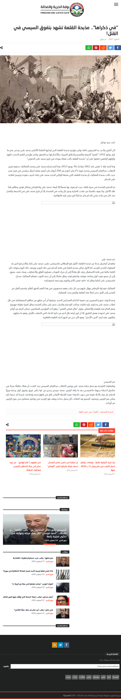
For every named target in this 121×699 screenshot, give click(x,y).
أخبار (109, 677)
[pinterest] (96, 47)
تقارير (102, 39)
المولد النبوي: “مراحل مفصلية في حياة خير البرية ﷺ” (32, 584)
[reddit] (103, 47)
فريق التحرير (62, 540)
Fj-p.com (66, 695)
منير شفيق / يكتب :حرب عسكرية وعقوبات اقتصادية (33, 558)
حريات (68, 677)
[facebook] (117, 47)
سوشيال (96, 677)
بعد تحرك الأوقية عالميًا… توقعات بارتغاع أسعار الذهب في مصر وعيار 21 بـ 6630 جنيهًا (98, 466)
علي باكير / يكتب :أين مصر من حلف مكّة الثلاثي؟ (33, 610)
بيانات (75, 677)
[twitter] (110, 47)
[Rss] (54, 645)
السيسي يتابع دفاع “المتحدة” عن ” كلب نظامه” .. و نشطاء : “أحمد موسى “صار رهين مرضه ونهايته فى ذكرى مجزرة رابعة (38, 533)
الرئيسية (115, 677)
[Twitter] (60, 645)
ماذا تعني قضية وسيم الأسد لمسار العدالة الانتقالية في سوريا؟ (28, 571)
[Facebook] (66, 645)
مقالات (82, 677)
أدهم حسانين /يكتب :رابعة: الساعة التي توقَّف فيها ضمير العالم (28, 597)
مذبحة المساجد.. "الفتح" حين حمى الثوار (96, 411)
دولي (89, 677)
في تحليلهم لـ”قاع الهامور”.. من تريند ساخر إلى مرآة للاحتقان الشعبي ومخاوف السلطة (25, 466)
